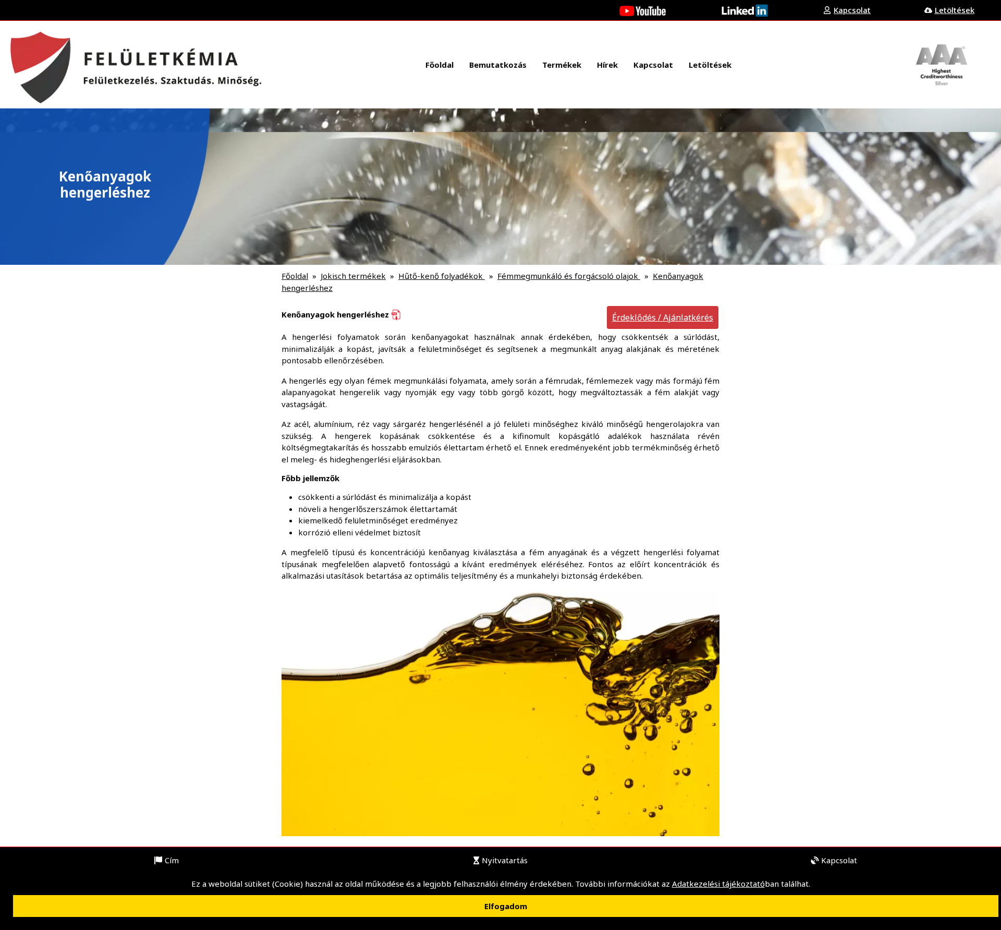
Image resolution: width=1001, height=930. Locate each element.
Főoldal (295, 276)
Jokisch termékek (353, 276)
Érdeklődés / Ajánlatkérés (662, 317)
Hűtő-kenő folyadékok (441, 276)
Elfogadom (505, 906)
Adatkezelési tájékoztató (718, 883)
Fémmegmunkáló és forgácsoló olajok (568, 276)
